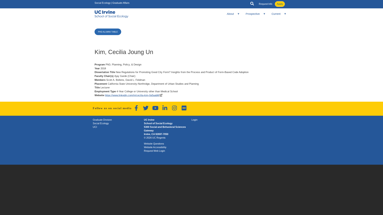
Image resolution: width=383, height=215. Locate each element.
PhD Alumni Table (108, 32)
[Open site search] (252, 4)
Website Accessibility (155, 147)
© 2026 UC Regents (154, 137)
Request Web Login (154, 151)
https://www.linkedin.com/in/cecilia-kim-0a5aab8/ (132, 95)
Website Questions (154, 143)
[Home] (111, 14)
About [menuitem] (228, 15)
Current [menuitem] (274, 15)
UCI (95, 127)
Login (194, 120)
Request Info (265, 4)
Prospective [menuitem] (251, 15)
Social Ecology (103, 3)
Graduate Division (102, 120)
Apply (280, 4)
